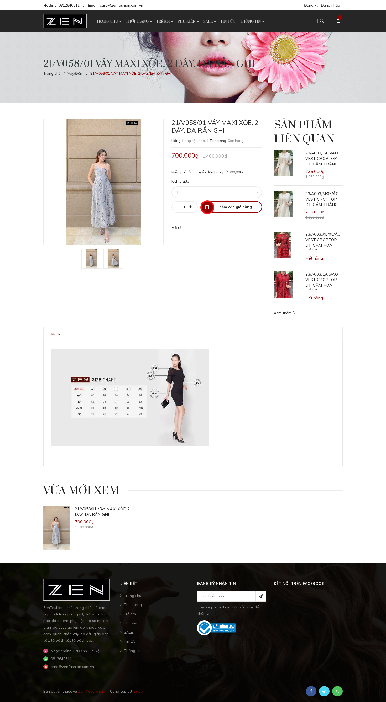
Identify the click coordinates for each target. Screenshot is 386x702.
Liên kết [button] (129, 583)
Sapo (138, 691)
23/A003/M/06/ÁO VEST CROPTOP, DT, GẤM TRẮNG (322, 199)
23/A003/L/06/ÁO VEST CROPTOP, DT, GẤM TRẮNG (321, 159)
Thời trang (133, 604)
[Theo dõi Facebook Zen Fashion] (311, 691)
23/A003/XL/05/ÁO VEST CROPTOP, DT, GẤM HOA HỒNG (323, 242)
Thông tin (132, 650)
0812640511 (69, 5)
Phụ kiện (131, 623)
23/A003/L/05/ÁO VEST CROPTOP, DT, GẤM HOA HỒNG (321, 282)
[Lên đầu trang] (375, 690)
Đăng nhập (330, 5)
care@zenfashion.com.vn (121, 5)
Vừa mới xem (81, 491)
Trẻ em (130, 614)
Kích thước (180, 181)
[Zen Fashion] (76, 589)
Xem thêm (283, 312)
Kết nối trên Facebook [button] (299, 583)
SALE (128, 632)
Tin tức (129, 641)
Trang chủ (132, 595)
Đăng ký (311, 5)
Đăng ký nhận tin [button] (216, 583)
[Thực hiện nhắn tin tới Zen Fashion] (324, 691)
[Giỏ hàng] (338, 21)
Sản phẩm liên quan (304, 132)
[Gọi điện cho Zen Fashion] (337, 691)
